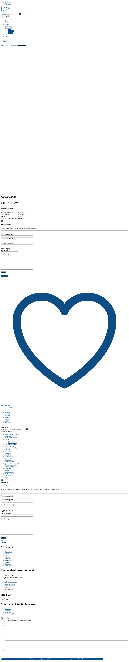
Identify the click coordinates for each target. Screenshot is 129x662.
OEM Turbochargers (11, 438)
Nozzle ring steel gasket (12, 463)
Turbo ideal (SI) (9, 612)
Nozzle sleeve (9, 456)
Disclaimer (8, 562)
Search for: (4, 429)
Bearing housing (9, 446)
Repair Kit (8, 468)
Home (6, 21)
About (6, 34)
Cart (9, 29)
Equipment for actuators (12, 434)
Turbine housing (9, 472)
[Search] (26, 429)
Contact (7, 36)
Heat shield (8, 455)
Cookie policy (9, 565)
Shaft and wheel (9, 470)
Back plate (8, 451)
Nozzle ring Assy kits (11, 465)
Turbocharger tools (10, 473)
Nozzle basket (9, 458)
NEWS (7, 22)
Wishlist (10, 33)
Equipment (8, 436)
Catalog (7, 24)
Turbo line (8, 609)
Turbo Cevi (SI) (9, 614)
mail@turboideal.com (10, 582)
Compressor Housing (11, 448)
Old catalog (8, 564)
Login (2, 12)
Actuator (7, 449)
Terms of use (8, 558)
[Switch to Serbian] (8, 4)
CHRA (7, 45)
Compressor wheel (10, 444)
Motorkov (7, 610)
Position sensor (9, 466)
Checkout (11, 31)
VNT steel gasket (10, 475)
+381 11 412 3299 (9, 585)
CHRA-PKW (14, 45)
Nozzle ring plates (10, 461)
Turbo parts (8, 26)
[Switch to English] (8, 2)
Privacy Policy (9, 560)
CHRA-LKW (12, 441)
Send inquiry (4, 276)
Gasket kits (8, 453)
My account (8, 28)
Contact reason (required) (8, 510)
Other (6, 477)
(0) (3, 10)
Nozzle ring (8, 460)
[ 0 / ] (6, 9)
